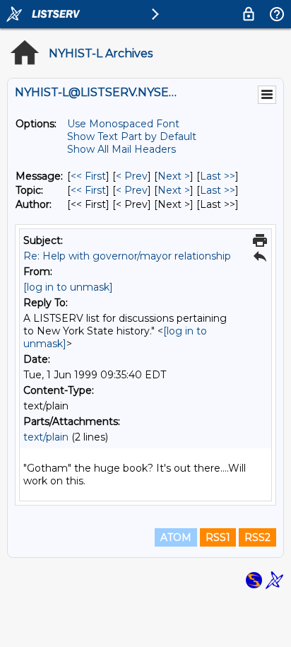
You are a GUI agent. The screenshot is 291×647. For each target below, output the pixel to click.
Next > (174, 176)
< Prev (132, 176)
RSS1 (218, 537)
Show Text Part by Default (131, 136)
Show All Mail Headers (121, 149)
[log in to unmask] (68, 287)
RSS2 (257, 537)
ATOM (175, 537)
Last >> (217, 176)
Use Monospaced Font (123, 123)
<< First (88, 176)
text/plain (46, 437)
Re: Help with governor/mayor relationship (127, 256)
